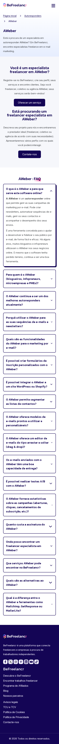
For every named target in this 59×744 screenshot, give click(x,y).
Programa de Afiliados (15, 685)
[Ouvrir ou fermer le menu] (53, 5)
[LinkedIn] (26, 661)
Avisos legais (10, 702)
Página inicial (10, 15)
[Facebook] (5, 661)
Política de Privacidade (16, 717)
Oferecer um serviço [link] (29, 102)
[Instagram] (15, 661)
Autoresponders (32, 15)
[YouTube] (31, 661)
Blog (5, 690)
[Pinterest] (21, 661)
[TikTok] (36, 661)
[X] (10, 661)
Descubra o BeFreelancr (17, 675)
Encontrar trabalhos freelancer (20, 680)
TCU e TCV (9, 707)
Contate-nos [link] (29, 154)
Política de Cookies (14, 712)
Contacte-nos (11, 722)
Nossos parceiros (13, 695)
